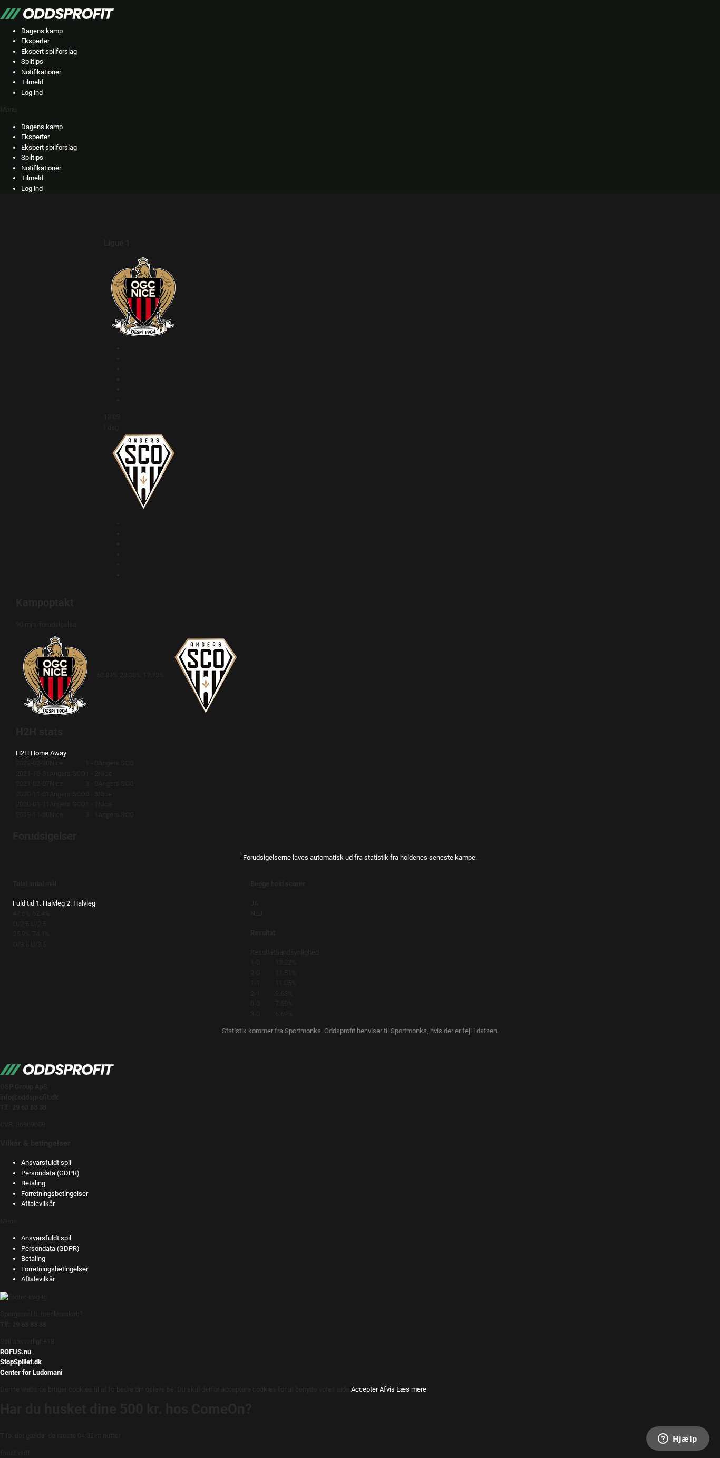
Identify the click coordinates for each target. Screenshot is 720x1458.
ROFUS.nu (15, 1352)
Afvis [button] (387, 1389)
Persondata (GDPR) (50, 1173)
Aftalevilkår (38, 1204)
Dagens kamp (42, 31)
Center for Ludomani (31, 1372)
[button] (360, 109)
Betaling (33, 1183)
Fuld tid (23, 903)
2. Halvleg (80, 903)
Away (58, 753)
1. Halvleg (50, 903)
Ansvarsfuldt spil (46, 1163)
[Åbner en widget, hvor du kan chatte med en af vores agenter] (677, 1439)
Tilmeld (32, 82)
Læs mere (411, 1389)
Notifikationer (41, 72)
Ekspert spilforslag (49, 51)
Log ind (32, 92)
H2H (22, 753)
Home (39, 753)
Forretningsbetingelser (54, 1194)
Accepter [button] (364, 1389)
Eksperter (35, 41)
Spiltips (32, 61)
